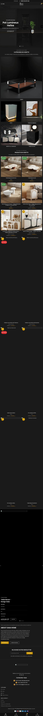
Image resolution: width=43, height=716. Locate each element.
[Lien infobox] (14, 605)
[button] (1, 26)
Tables (11, 179)
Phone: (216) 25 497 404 (22, 682)
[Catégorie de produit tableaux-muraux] (32, 112)
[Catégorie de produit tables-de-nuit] (32, 136)
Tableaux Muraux (11, 324)
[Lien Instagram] (17, 1)
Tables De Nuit (32, 206)
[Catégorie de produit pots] (11, 112)
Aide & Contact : (4, 698)
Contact (2, 700)
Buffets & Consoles (11, 233)
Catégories (3, 687)
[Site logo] (21, 3)
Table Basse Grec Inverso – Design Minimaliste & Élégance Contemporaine (11, 205)
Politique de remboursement (6, 705)
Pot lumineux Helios (11, 503)
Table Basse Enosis (32, 178)
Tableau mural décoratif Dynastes (32, 322)
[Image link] (21, 668)
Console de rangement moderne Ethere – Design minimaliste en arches (11, 232)
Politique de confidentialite (5, 703)
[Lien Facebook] (14, 1)
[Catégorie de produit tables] (21, 79)
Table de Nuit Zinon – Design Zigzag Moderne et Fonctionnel (32, 205)
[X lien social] (16, 1)
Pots (32, 414)
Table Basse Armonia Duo (11, 178)
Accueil (3, 689)
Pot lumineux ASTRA (32, 412)
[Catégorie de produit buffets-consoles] (11, 136)
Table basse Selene (11, 412)
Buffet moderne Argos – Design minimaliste (32, 231)
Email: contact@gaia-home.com (22, 684)
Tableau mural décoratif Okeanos (11, 322)
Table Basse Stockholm (32, 503)
